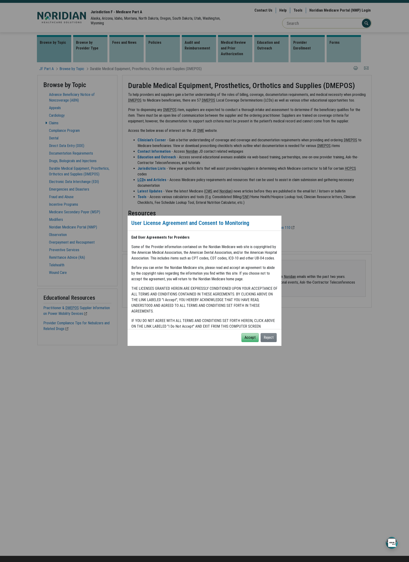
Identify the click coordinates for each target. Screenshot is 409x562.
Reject (269, 337)
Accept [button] (250, 337)
